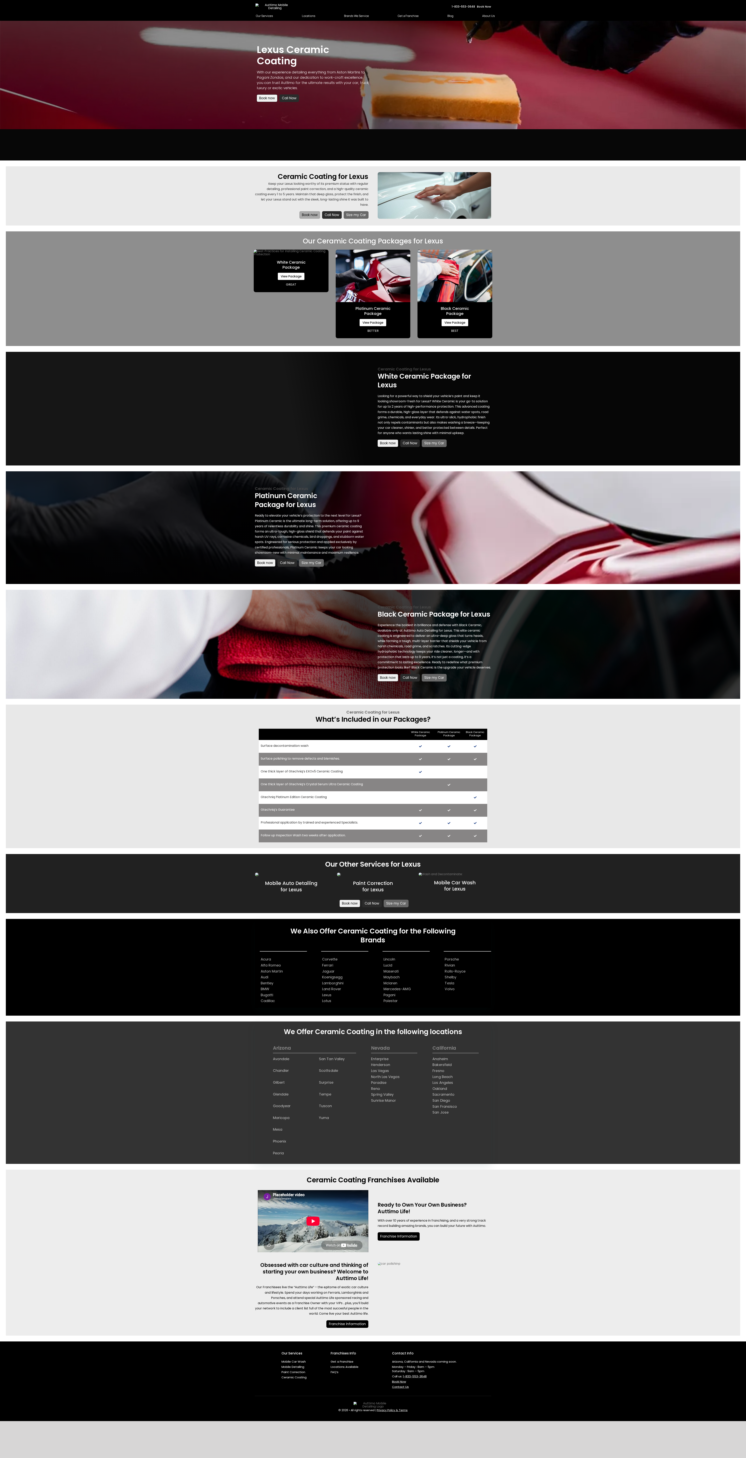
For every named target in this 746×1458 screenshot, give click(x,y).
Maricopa (281, 1117)
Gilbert (279, 1082)
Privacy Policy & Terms (392, 1410)
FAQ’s (334, 1372)
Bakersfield (442, 1064)
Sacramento (443, 1094)
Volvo (449, 989)
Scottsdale (328, 1070)
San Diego (441, 1100)
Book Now (399, 1382)
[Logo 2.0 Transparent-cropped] (274, 5)
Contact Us (400, 1387)
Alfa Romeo (271, 965)
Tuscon (325, 1105)
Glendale (281, 1094)
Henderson (380, 1064)
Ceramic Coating (294, 1377)
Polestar (390, 1000)
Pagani (389, 995)
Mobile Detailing (292, 1367)
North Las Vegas (385, 1076)
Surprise (326, 1082)
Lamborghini (333, 983)
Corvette (330, 959)
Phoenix (279, 1141)
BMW (265, 989)
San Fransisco (444, 1106)
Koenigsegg (332, 977)
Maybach (391, 977)
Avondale (281, 1058)
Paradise (378, 1082)
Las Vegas (380, 1070)
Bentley (267, 983)
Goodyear (282, 1105)
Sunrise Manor (383, 1100)
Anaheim (440, 1058)
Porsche (452, 959)
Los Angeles (442, 1082)
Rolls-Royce (455, 971)
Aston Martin (272, 971)
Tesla (449, 983)
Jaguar (328, 971)
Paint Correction (293, 1372)
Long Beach (442, 1076)
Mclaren (390, 983)
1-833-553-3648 (415, 1376)
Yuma (324, 1117)
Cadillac (268, 1000)
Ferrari (327, 965)
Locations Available (344, 1367)
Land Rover (331, 989)
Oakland (439, 1088)
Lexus (326, 995)
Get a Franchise (342, 1362)
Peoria (278, 1153)
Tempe (325, 1094)
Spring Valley (382, 1094)
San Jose (440, 1112)
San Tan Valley (332, 1058)
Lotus (326, 1000)
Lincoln (389, 959)
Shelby (450, 977)
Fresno (438, 1070)
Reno (375, 1088)
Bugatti (267, 995)
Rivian (450, 965)
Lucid (387, 965)
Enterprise (380, 1058)
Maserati (391, 971)
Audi (264, 977)
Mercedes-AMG (397, 989)
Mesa (277, 1129)
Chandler (281, 1070)
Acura (266, 959)
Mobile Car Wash (293, 1362)
